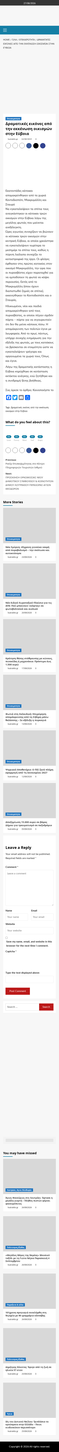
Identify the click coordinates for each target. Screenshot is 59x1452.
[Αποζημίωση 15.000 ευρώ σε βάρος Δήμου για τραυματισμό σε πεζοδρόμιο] (29, 800)
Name (9, 910)
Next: (29, 481)
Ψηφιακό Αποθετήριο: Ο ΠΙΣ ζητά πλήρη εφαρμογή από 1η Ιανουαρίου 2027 (29, 771)
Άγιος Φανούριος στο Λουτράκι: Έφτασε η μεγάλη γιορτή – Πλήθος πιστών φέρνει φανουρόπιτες (29, 1200)
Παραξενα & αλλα (15, 1304)
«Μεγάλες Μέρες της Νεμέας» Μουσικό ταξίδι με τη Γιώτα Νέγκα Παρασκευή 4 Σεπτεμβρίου (28, 1258)
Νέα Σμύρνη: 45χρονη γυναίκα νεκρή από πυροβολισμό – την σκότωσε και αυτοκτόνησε (27, 550)
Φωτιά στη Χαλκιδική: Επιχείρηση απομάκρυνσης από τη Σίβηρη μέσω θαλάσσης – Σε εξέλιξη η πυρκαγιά (27, 717)
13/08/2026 (27, 724)
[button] (6, 30)
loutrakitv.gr (13, 139)
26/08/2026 (27, 1207)
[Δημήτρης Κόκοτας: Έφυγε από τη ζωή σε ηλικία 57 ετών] (29, 1345)
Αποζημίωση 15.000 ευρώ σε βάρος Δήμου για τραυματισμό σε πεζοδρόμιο (29, 823)
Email (34, 910)
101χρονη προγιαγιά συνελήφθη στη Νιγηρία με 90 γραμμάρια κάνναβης (26, 1314)
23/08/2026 (27, 557)
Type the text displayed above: (23, 973)
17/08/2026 (27, 668)
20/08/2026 (27, 612)
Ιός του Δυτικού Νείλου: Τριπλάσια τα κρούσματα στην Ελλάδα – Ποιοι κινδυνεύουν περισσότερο (27, 1424)
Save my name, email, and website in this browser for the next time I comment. (29, 943)
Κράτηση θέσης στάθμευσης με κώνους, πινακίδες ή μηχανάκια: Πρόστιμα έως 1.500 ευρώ (29, 661)
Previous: (25, 463)
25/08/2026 (27, 1374)
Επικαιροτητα (13, 118)
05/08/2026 (27, 829)
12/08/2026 (27, 776)
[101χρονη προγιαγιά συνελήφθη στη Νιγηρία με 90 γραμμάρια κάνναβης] (29, 1291)
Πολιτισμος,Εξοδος (15, 1247)
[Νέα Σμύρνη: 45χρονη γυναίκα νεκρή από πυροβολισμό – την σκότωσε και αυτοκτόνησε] (29, 525)
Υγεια (9, 1413)
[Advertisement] (29, 81)
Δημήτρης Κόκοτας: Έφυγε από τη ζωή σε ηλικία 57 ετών (28, 1368)
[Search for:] (22, 1007)
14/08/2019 (26, 139)
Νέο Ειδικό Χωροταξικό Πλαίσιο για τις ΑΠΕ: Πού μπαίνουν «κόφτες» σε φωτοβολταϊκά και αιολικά (29, 605)
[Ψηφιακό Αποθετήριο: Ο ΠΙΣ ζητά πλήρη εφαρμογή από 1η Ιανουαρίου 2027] (29, 748)
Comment (12, 867)
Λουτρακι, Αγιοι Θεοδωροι (19, 1190)
